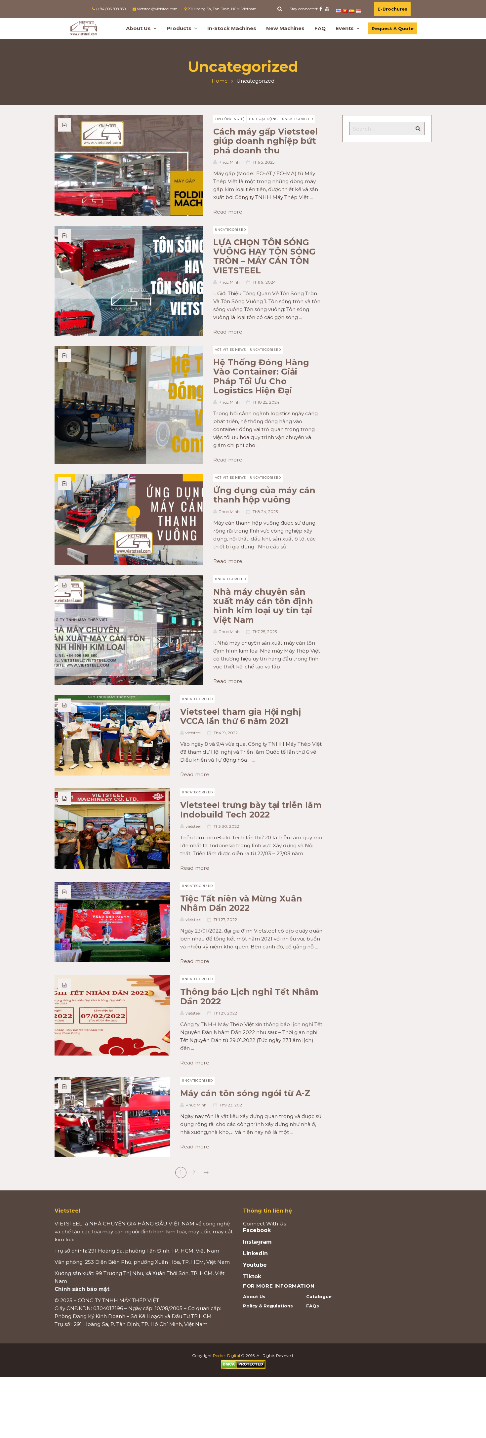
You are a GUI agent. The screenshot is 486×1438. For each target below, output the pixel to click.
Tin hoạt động (263, 119)
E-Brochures (392, 9)
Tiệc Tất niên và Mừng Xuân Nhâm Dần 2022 (241, 903)
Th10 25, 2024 (266, 402)
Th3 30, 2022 (226, 826)
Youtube (255, 1265)
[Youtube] (327, 9)
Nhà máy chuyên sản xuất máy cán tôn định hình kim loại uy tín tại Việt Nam (263, 606)
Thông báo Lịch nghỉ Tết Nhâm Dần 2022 (249, 996)
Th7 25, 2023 (265, 631)
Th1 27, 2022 (225, 919)
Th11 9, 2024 (264, 282)
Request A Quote (393, 28)
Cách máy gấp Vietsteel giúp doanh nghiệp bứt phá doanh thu (265, 141)
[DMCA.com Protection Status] (243, 1363)
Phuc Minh (229, 162)
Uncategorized (297, 119)
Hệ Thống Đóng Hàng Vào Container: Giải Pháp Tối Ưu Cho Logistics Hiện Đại (261, 376)
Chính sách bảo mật (82, 1289)
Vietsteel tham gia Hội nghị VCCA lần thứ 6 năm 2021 (240, 716)
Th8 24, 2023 (265, 511)
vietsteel (193, 732)
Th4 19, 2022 (226, 732)
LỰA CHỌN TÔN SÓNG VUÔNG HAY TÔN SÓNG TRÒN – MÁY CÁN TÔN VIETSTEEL (264, 256)
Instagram (257, 1242)
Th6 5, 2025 (263, 162)
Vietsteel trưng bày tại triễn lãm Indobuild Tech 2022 (251, 809)
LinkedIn (255, 1253)
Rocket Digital (226, 1355)
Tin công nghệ (230, 119)
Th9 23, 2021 (231, 1104)
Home (220, 81)
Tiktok (252, 1276)
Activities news (230, 349)
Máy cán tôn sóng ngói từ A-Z (245, 1093)
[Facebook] (320, 9)
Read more (230, 212)
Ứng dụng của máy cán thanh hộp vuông (264, 494)
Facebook (257, 1230)
